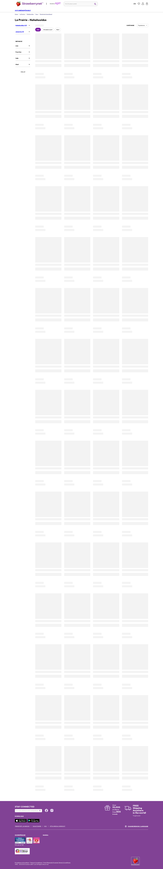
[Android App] (34, 822)
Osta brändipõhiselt (23, 10)
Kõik (38, 29)
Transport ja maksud (22, 826)
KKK (45, 826)
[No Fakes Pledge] (36, 842)
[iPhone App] (21, 822)
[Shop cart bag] (147, 4)
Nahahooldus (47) (21, 25)
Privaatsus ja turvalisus (22, 862)
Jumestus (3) (20, 32)
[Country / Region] (135, 4)
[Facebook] (46, 811)
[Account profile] (143, 4)
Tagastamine (37, 826)
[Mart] (55, 4)
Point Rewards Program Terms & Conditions (57, 862)
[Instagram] (52, 811)
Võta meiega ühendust (57, 826)
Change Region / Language (138, 826)
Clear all (23, 71)
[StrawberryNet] (29, 3)
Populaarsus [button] (141, 25)
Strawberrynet (47, 29)
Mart (57, 29)
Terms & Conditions (36, 862)
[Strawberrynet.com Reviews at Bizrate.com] (20, 843)
